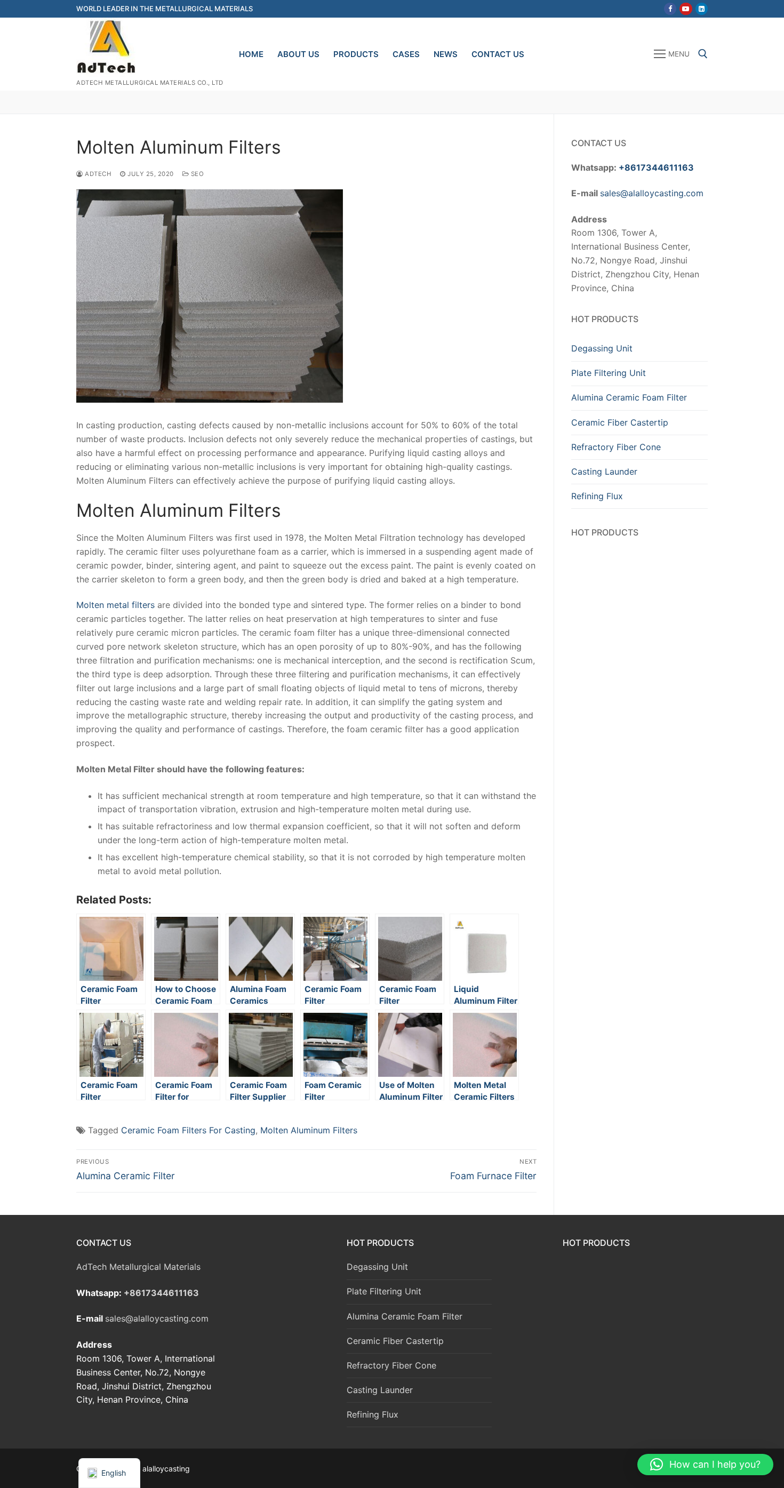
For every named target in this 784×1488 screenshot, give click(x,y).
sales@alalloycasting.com (651, 193)
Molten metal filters (115, 604)
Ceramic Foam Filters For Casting (188, 1130)
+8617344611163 (656, 167)
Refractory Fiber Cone (616, 447)
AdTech (97, 174)
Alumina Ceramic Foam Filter (629, 397)
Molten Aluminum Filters (308, 1130)
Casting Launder (604, 471)
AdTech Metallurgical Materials (138, 1266)
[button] (705, 1464)
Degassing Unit (602, 348)
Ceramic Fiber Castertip (619, 422)
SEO (196, 174)
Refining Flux (597, 496)
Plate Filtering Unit (608, 372)
